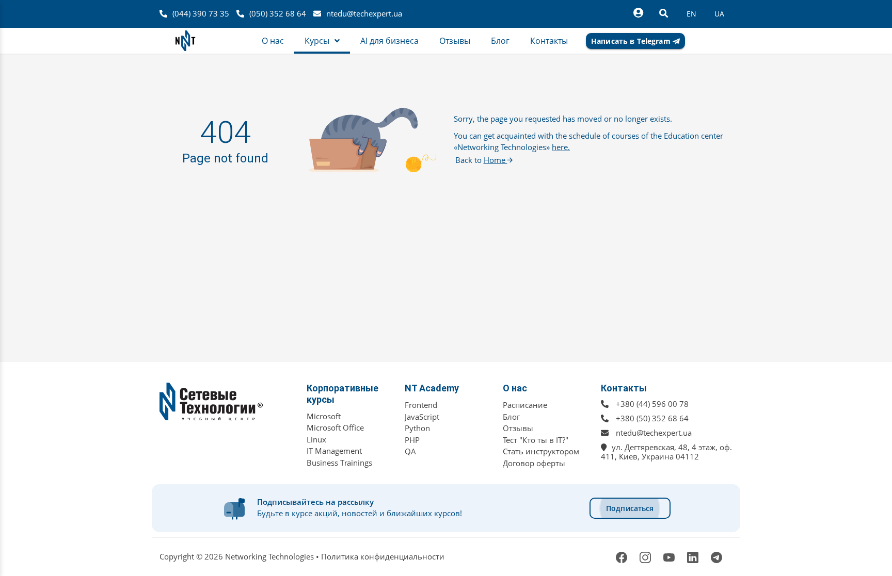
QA (410, 451)
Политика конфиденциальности (382, 556)
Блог (511, 417)
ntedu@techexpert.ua (364, 13)
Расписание (525, 405)
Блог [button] (500, 40)
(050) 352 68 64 (277, 13)
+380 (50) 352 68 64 (652, 418)
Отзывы (518, 428)
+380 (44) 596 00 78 (652, 404)
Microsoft (324, 416)
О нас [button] (273, 40)
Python (417, 428)
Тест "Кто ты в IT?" (535, 440)
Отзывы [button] (454, 40)
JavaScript (422, 417)
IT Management (334, 451)
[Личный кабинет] (638, 13)
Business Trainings (339, 462)
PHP (412, 440)
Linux (316, 439)
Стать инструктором (541, 451)
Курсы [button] (317, 40)
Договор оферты (534, 463)
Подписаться (630, 508)
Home (495, 160)
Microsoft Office (335, 427)
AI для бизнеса (389, 40)
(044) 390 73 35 (200, 13)
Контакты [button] (549, 40)
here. (561, 147)
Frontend (421, 405)
